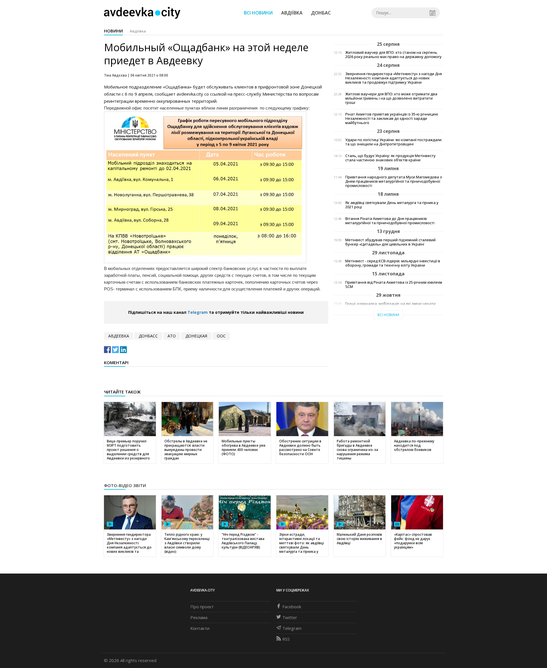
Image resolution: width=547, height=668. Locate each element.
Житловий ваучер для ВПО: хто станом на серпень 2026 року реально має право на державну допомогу (393, 54)
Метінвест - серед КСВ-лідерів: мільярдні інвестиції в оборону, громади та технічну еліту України (392, 263)
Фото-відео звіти (125, 485)
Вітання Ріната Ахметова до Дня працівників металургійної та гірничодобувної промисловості (389, 221)
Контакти (199, 628)
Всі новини (258, 13)
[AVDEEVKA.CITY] (142, 13)
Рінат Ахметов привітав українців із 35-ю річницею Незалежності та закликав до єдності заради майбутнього (391, 118)
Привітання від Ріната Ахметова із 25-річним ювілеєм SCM (393, 284)
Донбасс (148, 336)
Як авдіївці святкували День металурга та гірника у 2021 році (391, 205)
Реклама (198, 617)
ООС (221, 336)
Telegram (197, 312)
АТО (172, 336)
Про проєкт (202, 606)
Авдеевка (118, 336)
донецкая (196, 336)
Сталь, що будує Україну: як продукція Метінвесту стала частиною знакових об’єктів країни (390, 158)
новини (113, 31)
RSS (286, 639)
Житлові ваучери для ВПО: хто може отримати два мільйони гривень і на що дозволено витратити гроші (391, 98)
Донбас (321, 13)
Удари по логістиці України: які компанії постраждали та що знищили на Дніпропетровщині (393, 142)
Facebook (291, 606)
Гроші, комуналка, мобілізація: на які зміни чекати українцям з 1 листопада (390, 306)
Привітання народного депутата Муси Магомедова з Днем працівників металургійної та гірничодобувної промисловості (393, 181)
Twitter (289, 617)
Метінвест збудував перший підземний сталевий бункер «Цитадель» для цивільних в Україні (390, 242)
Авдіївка (292, 13)
